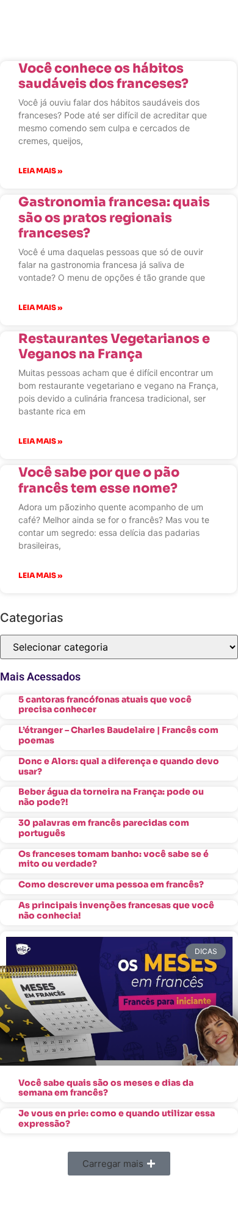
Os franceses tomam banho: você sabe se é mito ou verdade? (113, 859)
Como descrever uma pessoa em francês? (111, 884)
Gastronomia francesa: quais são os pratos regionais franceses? (114, 217)
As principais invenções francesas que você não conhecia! (116, 910)
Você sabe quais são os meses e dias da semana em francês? (105, 1088)
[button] (119, 1163)
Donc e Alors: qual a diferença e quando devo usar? (118, 766)
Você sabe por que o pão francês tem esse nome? (98, 480)
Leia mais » (40, 170)
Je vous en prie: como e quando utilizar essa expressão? (116, 1118)
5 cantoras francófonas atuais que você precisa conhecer (105, 704)
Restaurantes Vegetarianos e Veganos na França (114, 346)
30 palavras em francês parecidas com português (103, 828)
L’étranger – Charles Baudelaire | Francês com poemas (118, 735)
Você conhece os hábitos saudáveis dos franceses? (103, 76)
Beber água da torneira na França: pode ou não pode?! (111, 796)
